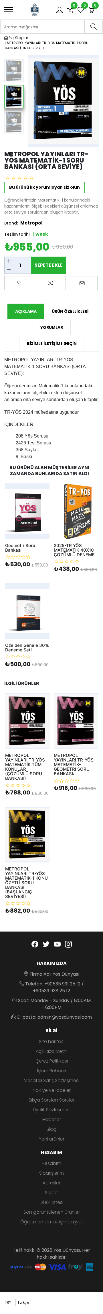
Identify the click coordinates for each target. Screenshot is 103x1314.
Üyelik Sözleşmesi (51, 1109)
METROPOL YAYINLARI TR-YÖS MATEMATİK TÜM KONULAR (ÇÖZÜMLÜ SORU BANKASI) (25, 767)
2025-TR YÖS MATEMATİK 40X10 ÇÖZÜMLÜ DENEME (74, 550)
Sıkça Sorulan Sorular (52, 1100)
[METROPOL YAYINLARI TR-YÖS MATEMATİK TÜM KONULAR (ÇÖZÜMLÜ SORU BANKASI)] (27, 721)
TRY (8, 1302)
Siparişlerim (51, 1173)
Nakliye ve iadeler (52, 1090)
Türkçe (23, 1302)
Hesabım (51, 1163)
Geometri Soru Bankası (20, 547)
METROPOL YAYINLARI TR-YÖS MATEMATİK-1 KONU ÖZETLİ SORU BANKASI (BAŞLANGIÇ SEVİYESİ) (26, 883)
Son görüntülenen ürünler (51, 1212)
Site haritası (51, 1041)
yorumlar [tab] (51, 327)
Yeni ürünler (51, 1139)
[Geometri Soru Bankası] (27, 511)
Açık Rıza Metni (52, 1051)
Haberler (51, 1119)
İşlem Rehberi (51, 1070)
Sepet (51, 1192)
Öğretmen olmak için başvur (51, 1222)
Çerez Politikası (51, 1061)
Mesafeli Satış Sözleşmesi (51, 1080)
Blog (51, 1129)
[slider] (19, 177)
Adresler (51, 1183)
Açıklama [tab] (26, 311)
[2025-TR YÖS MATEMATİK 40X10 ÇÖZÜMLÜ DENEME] (76, 511)
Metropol (31, 223)
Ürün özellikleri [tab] (70, 311)
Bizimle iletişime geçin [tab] (52, 343)
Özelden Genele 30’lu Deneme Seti (27, 647)
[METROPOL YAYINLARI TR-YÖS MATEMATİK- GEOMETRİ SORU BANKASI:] (76, 721)
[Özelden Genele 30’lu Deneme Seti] (27, 611)
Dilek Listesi (51, 1202)
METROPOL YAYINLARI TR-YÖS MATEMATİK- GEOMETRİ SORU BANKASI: (74, 764)
